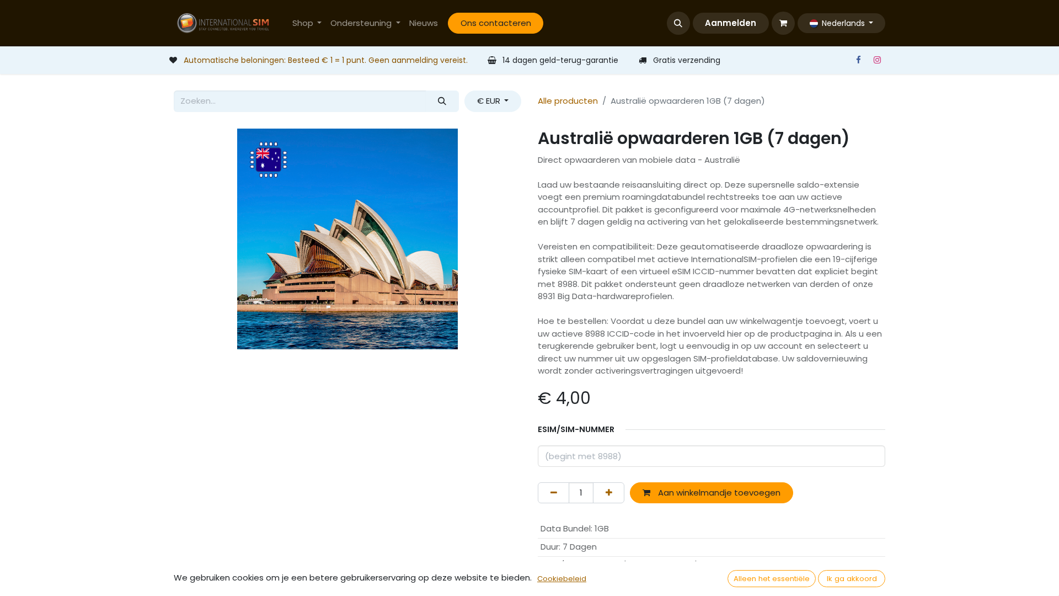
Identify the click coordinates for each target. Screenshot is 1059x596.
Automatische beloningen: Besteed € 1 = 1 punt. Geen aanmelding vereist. (326, 60)
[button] (678, 23)
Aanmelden (730, 23)
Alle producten (568, 101)
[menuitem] (307, 23)
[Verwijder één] (553, 493)
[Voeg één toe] (608, 493)
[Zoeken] (442, 101)
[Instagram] (877, 60)
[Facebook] (858, 60)
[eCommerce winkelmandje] (783, 23)
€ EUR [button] (489, 101)
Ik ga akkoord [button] (852, 578)
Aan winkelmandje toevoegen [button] (718, 492)
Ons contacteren (496, 23)
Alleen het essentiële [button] (772, 578)
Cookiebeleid (561, 578)
